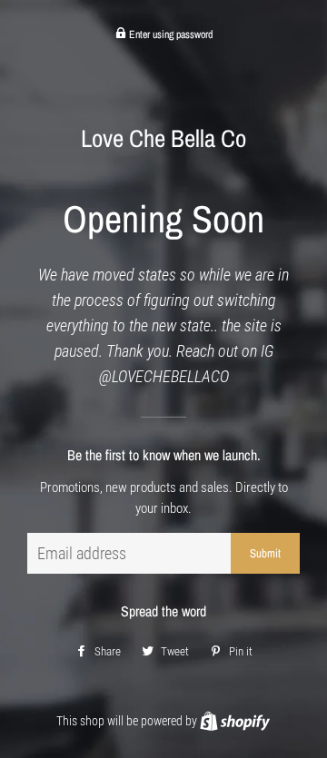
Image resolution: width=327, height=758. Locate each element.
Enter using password (169, 34)
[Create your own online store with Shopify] (235, 721)
